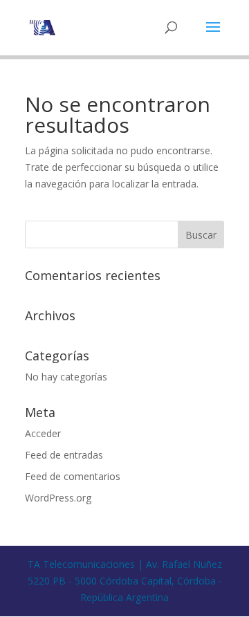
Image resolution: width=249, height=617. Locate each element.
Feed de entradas (64, 454)
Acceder (43, 433)
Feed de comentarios (72, 476)
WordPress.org (58, 497)
